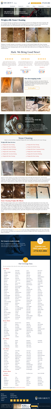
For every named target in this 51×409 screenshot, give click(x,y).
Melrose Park (28, 278)
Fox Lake (5, 364)
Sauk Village (40, 279)
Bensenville (6, 328)
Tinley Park (40, 300)
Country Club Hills (7, 301)
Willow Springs (40, 309)
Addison (5, 322)
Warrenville (28, 336)
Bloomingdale (6, 330)
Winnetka (39, 312)
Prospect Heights (29, 315)
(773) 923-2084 (46, 3)
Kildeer (16, 304)
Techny (39, 297)
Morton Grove (29, 283)
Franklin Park (17, 273)
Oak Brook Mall (29, 328)
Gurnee (16, 352)
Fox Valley (17, 325)
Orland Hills (28, 301)
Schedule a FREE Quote (36, 3)
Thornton (39, 298)
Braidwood (6, 381)
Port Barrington (29, 369)
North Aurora (28, 343)
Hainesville (17, 353)
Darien (5, 336)
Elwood (16, 378)
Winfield (39, 330)
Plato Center (28, 345)
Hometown (17, 293)
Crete (5, 306)
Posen (27, 314)
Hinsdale (16, 330)
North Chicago (29, 366)
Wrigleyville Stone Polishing (9, 147)
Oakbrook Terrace (29, 330)
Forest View (17, 272)
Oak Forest (28, 295)
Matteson (28, 273)
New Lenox (28, 383)
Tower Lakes (40, 358)
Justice (16, 301)
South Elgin (40, 340)
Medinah (28, 322)
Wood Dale (40, 332)
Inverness (17, 298)
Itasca (16, 332)
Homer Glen (17, 381)
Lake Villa (28, 352)
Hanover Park (17, 283)
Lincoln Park (17, 315)
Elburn (16, 342)
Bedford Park (6, 278)
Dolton (5, 311)
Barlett (5, 325)
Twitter (18, 400)
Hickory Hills (17, 287)
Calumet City (6, 292)
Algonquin (6, 373)
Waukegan (40, 366)
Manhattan (28, 377)
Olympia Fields (29, 300)
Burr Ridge (6, 332)
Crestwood (6, 304)
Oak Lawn (28, 297)
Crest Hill (6, 384)
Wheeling (39, 306)
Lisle (16, 335)
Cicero (5, 300)
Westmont (39, 325)
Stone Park (40, 290)
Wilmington (40, 383)
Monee (27, 380)
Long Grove (28, 360)
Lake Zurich (28, 353)
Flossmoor (6, 318)
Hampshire (28, 340)
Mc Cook (28, 276)
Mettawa (28, 361)
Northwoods (28, 325)
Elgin (16, 343)
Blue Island (6, 284)
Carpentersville (6, 346)
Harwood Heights (18, 286)
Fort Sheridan (6, 363)
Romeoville (40, 378)
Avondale (5, 273)
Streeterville (40, 293)
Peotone (27, 384)
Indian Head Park (18, 297)
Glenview (17, 276)
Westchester (40, 303)
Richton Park (28, 317)
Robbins (39, 275)
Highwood (17, 358)
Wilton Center (40, 384)
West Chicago (40, 324)
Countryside (6, 303)
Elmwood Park (6, 314)
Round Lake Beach (41, 355)
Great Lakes (6, 369)
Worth (39, 314)
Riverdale (39, 272)
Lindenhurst (28, 358)
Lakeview (17, 311)
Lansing (16, 312)
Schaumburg (40, 281)
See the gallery (32, 88)
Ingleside (17, 361)
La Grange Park (18, 309)
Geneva (16, 345)
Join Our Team (13, 397)
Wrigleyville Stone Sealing (9, 144)
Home (2, 394)
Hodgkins (17, 290)
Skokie (39, 284)
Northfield (28, 292)
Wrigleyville (40, 315)
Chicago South (6, 298)
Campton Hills (6, 345)
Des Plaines (6, 309)
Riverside (39, 273)
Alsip (5, 270)
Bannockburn (6, 353)
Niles (27, 286)
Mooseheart (28, 342)
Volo (38, 361)
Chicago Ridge (6, 297)
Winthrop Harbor (41, 367)
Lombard (17, 336)
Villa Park (28, 335)
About (34, 6)
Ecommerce (43, 406)
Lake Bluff (17, 369)
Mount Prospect (29, 284)
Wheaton (39, 327)
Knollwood (17, 366)
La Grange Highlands (19, 307)
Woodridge (40, 333)
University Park (40, 381)
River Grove (40, 270)
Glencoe (16, 275)
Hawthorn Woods (18, 355)
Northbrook (28, 290)
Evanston (5, 315)
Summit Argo (40, 295)
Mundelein (28, 363)
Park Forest (28, 311)
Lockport (17, 384)
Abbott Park (6, 350)
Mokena (27, 378)
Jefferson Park (17, 300)
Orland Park (28, 303)
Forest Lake (6, 361)
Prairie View (40, 350)
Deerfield (5, 360)
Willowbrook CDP (41, 328)
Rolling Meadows (41, 276)
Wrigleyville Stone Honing (33, 144)
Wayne (39, 322)
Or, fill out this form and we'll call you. (40, 253)
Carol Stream (6, 333)
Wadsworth (40, 363)
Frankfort (17, 380)
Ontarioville (28, 332)
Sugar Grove (40, 342)
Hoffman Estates (18, 292)
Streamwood (40, 292)
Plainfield (39, 377)
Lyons (27, 270)
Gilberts (16, 346)
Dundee (16, 340)
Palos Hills (28, 307)
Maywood (28, 275)
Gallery (27, 6)
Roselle (27, 333)
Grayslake (6, 367)
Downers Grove (18, 322)
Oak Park (28, 298)
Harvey (16, 284)
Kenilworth (17, 303)
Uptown (39, 301)
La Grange (17, 306)
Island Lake (17, 363)
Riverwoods (40, 352)
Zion (38, 369)
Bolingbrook (6, 380)
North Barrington (29, 364)
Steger (39, 287)
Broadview (6, 287)
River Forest (28, 318)
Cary (16, 373)
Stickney (39, 289)
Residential (12, 6)
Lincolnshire (28, 356)
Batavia (5, 327)
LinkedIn (24, 400)
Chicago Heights (7, 295)
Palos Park (28, 309)
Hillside (16, 289)
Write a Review (29, 3)
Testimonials (41, 6)
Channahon (6, 383)
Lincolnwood (17, 317)
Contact (48, 6)
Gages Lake (6, 366)
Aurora (5, 324)
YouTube (21, 400)
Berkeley (5, 281)
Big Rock (5, 343)
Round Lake (40, 353)
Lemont (16, 314)
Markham (28, 272)
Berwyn (5, 283)
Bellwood (5, 279)
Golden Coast (17, 279)
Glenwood (17, 278)
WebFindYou (48, 406)
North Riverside (29, 289)
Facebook (14, 400)
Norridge (28, 287)
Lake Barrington (18, 367)
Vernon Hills (40, 360)
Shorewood (40, 380)
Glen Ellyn (17, 327)
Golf (16, 281)
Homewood (17, 295)
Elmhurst (17, 324)
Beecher (5, 378)
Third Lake (40, 356)
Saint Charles (28, 346)
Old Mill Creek (29, 367)
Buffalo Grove (6, 356)
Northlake (28, 293)
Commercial (20, 6)
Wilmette (39, 311)
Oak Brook (28, 327)
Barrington (6, 275)
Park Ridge (28, 312)
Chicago (5, 293)
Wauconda (40, 364)
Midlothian (28, 281)
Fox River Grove (29, 373)
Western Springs (41, 304)
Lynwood (17, 318)
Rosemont (39, 278)
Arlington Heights (7, 272)
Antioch (5, 352)
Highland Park (17, 356)
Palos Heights (28, 306)
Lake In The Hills (41, 373)
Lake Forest (28, 350)
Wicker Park (40, 307)
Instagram (11, 400)
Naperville (28, 324)
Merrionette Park (29, 279)
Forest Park (17, 270)
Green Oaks (17, 350)
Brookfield (6, 289)
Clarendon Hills (7, 335)
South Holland (40, 286)
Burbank (5, 290)
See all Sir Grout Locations (20, 387)
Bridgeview (6, 286)
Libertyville (28, 355)
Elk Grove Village (7, 312)
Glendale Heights (18, 328)
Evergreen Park (7, 317)
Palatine (27, 304)
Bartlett (5, 276)
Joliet (16, 383)
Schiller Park (40, 283)
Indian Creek (17, 360)
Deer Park (6, 307)
